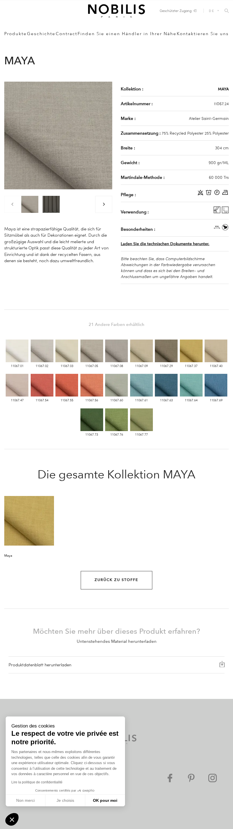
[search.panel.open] (226, 11)
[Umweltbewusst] (225, 229)
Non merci (25, 800)
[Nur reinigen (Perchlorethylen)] (217, 194)
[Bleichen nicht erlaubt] (201, 194)
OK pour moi (105, 800)
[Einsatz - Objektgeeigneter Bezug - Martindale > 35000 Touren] (225, 212)
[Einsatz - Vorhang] (217, 212)
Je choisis (65, 800)
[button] (12, 819)
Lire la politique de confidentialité (37, 782)
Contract (66, 33)
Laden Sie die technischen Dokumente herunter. (165, 244)
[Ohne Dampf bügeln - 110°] (225, 194)
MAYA (223, 89)
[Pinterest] (191, 778)
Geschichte (41, 33)
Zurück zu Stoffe (116, 579)
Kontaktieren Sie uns (203, 33)
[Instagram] (212, 778)
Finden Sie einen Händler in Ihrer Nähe (127, 33)
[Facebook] (170, 778)
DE (211, 11)
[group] (29, 204)
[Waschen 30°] (209, 194)
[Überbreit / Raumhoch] (217, 229)
